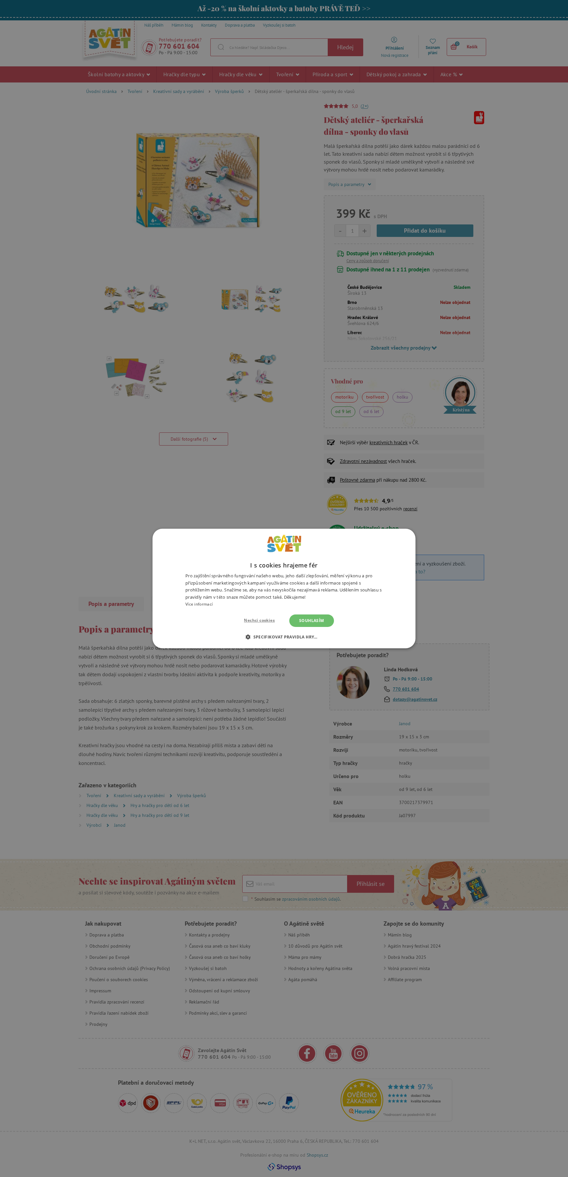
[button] (284, 637)
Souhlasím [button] (311, 620)
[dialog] (284, 588)
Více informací (199, 604)
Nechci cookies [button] (259, 620)
